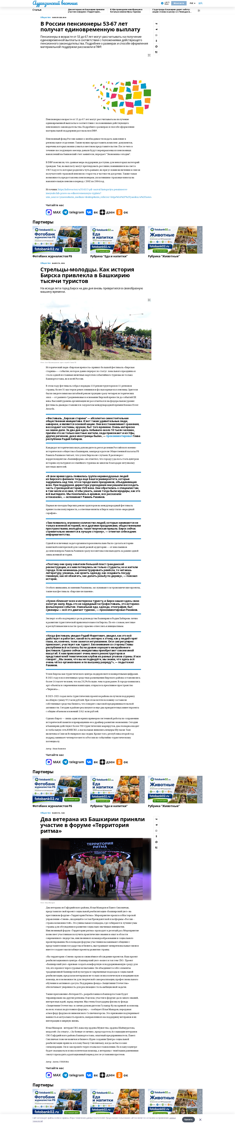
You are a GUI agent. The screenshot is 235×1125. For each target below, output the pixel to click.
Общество (45, 17)
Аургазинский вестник (55, 3)
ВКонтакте (179, 3)
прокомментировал (119, 436)
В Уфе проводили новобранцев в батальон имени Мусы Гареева (126, 10)
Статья (37, 9)
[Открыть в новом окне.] (53, 212)
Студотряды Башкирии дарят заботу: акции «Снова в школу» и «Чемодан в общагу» (171, 10)
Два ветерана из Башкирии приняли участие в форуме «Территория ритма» (86, 10)
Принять (188, 1119)
